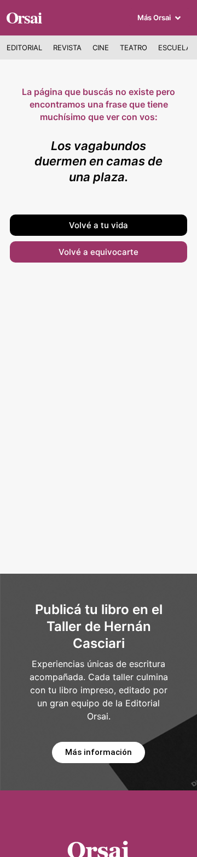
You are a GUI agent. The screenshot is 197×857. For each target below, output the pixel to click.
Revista (67, 47)
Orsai (24, 17)
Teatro (133, 47)
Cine (100, 47)
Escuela (174, 47)
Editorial (24, 47)
